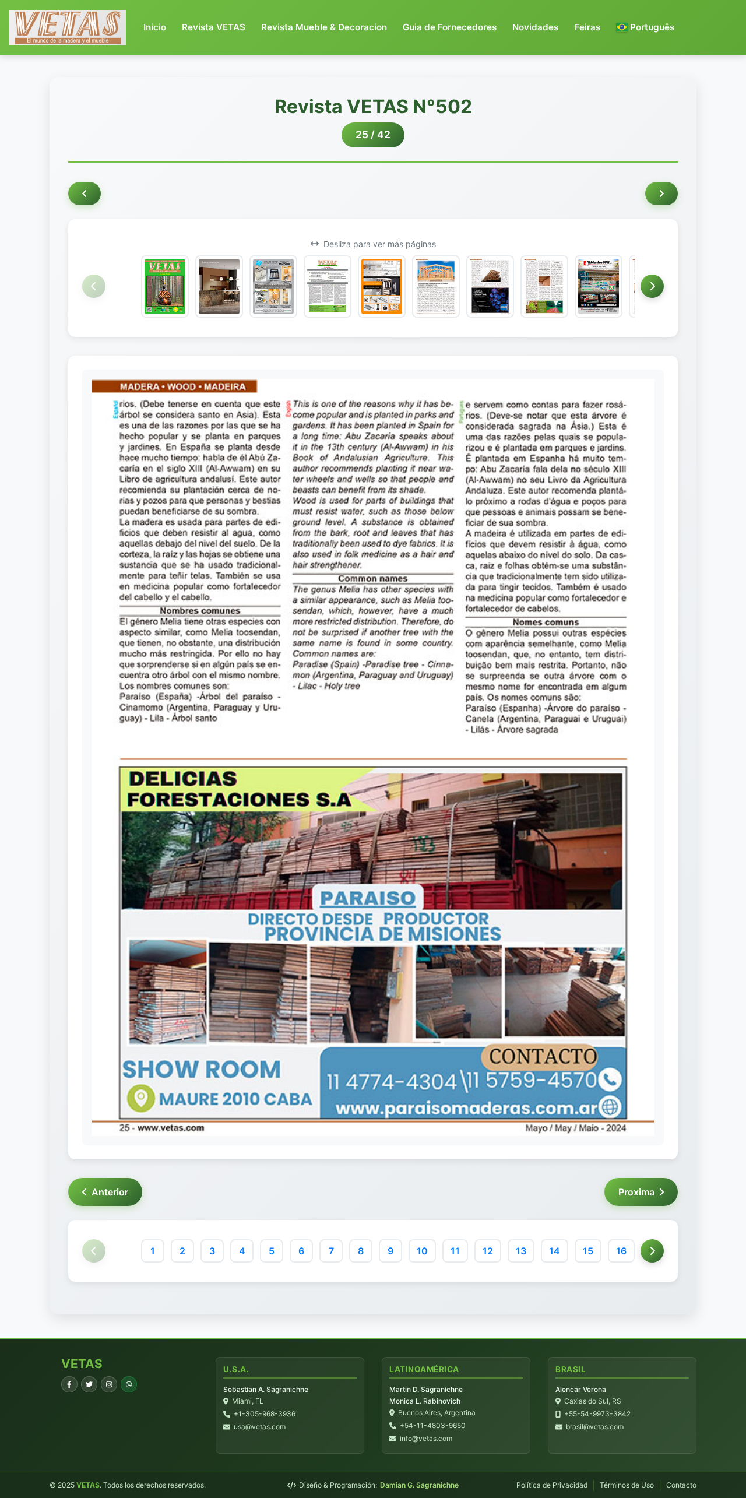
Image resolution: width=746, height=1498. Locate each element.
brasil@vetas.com (595, 1426)
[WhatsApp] (129, 1384)
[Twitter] (89, 1384)
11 (455, 1251)
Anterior (110, 1192)
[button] (645, 27)
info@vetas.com (426, 1438)
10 (422, 1251)
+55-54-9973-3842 (597, 1413)
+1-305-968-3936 (264, 1413)
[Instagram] (109, 1384)
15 (588, 1251)
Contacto (681, 1485)
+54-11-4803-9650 (433, 1425)
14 (554, 1251)
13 (521, 1251)
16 (621, 1251)
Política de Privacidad (551, 1485)
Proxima (636, 1192)
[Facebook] (69, 1384)
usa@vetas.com (260, 1426)
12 (488, 1251)
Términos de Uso (627, 1485)
